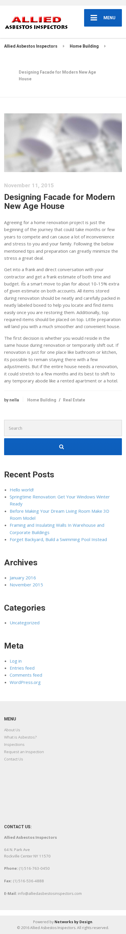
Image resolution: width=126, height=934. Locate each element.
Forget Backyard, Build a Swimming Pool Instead (58, 539)
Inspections (14, 744)
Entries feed (22, 668)
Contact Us (13, 759)
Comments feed (26, 675)
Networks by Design (73, 921)
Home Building (41, 400)
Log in (16, 661)
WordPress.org (25, 682)
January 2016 (23, 577)
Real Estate (74, 400)
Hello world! (22, 490)
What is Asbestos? (20, 737)
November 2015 (26, 585)
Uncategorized (25, 622)
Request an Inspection (24, 751)
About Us (12, 729)
